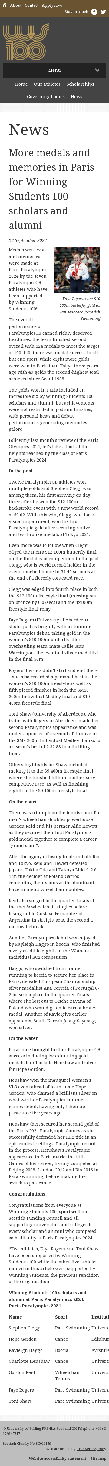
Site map (98, 1458)
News (76, 96)
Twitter (103, 12)
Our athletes (47, 84)
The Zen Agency (91, 1449)
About (15, 5)
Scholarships (80, 84)
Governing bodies (46, 96)
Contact (31, 5)
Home (4, 6)
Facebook (94, 12)
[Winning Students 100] (26, 58)
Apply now (52, 5)
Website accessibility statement (57, 1458)
